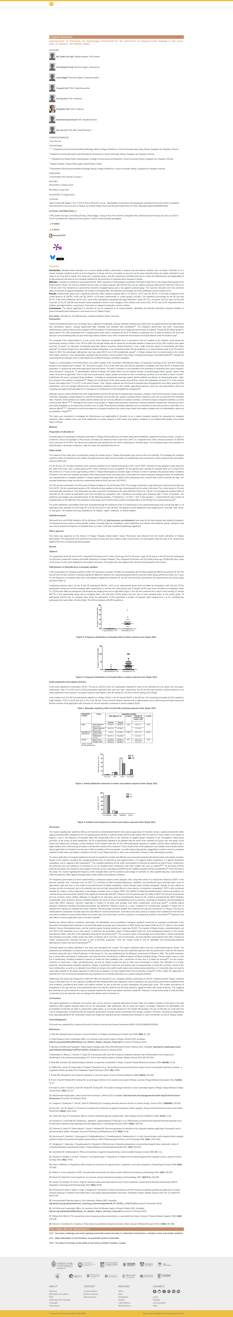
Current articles (90, 1291)
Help (155, 1306)
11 (140, 388)
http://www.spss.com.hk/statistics (121, 520)
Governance (54, 1306)
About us (53, 1291)
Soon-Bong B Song (64, 67)
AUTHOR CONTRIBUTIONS (61, 211)
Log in (155, 1297)
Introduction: (55, 270)
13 (71, 402)
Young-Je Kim (62, 88)
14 (65, 408)
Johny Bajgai (61, 78)
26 (116, 933)
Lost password (159, 1303)
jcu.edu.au (116, 219)
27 (90, 942)
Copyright (53, 1303)
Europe (121, 1300)
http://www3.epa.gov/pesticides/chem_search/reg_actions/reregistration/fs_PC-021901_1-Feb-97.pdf (92, 1203)
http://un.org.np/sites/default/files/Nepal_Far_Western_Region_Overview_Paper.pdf (85, 1042)
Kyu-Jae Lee (61, 130)
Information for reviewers (59, 1300)
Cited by (55, 230)
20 (168, 868)
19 (162, 865)
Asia (120, 1294)
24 (168, 914)
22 (115, 893)
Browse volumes (91, 1294)
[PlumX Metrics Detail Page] (56, 247)
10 (85, 380)
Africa (120, 1291)
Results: (53, 294)
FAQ (51, 1297)
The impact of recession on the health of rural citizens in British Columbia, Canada (90, 1243)
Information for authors (58, 1294)
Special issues (90, 1297)
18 (160, 865)
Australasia (123, 1297)
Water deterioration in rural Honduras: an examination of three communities (87, 1238)
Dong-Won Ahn (62, 109)
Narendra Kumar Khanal (66, 120)
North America (124, 1306)
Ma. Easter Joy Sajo (64, 57)
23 (167, 902)
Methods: (53, 282)
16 (70, 411)
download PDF (59, 235)
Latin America (124, 1303)
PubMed (55, 224)
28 (154, 970)
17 (175, 499)
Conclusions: (55, 308)
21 (158, 885)
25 (170, 914)
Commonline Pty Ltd (175, 1314)
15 (68, 411)
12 (69, 402)
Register (156, 1300)
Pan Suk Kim (61, 99)
